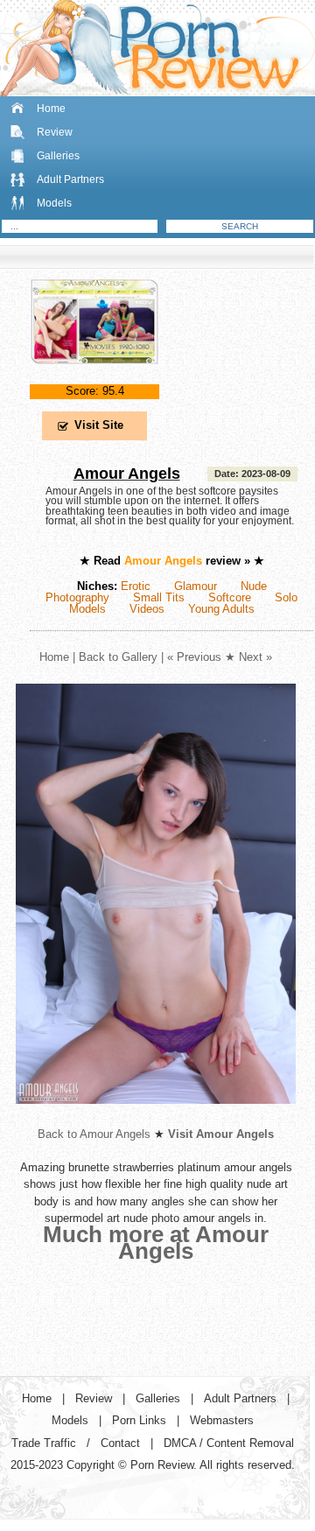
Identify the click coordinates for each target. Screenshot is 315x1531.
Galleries (58, 156)
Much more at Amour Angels (156, 1242)
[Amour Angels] (94, 378)
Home (51, 108)
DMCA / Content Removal (229, 1443)
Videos (147, 608)
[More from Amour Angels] (156, 1117)
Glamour (195, 586)
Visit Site (98, 425)
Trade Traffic (43, 1443)
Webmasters (222, 1420)
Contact (120, 1443)
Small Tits (159, 597)
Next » (255, 657)
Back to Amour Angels (94, 1134)
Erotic (135, 586)
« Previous (194, 657)
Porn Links (139, 1420)
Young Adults (221, 608)
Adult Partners (70, 179)
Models (54, 203)
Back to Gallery (118, 657)
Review (55, 132)
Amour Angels (127, 473)
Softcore (229, 597)
